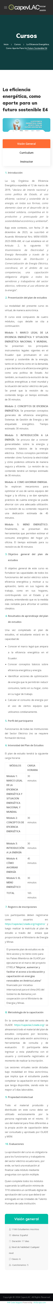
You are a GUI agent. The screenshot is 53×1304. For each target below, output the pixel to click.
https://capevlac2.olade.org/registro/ (25, 924)
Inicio (6, 44)
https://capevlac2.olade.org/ (29, 1025)
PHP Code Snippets (14, 1302)
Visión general (26, 143)
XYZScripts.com (40, 1302)
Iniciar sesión (42, 8)
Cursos (17, 44)
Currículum (27, 152)
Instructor (26, 161)
